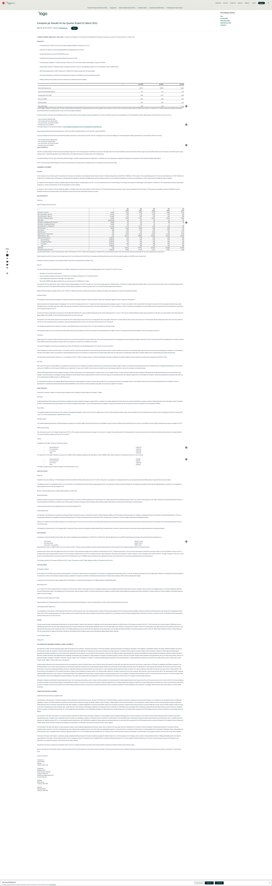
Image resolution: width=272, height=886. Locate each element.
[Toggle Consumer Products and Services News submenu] (108, 8)
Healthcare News (142, 7)
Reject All (209, 882)
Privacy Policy (52, 884)
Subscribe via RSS (225, 20)
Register (261, 3)
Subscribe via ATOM (225, 22)
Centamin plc (63, 28)
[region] (136, 883)
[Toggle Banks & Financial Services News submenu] (136, 8)
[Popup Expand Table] (186, 106)
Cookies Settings (199, 882)
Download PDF (224, 18)
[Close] (269, 882)
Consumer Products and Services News (97, 7)
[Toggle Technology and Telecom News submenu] (184, 8)
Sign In (254, 3)
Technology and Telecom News (175, 7)
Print (221, 16)
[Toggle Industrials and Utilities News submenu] (165, 8)
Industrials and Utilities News (157, 7)
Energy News (113, 7)
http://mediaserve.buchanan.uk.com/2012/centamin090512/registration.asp (82, 126)
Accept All (219, 882)
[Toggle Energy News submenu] (117, 8)
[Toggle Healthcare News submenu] (148, 8)
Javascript (223, 25)
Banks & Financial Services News (127, 7)
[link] (218, 3)
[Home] (8, 3)
